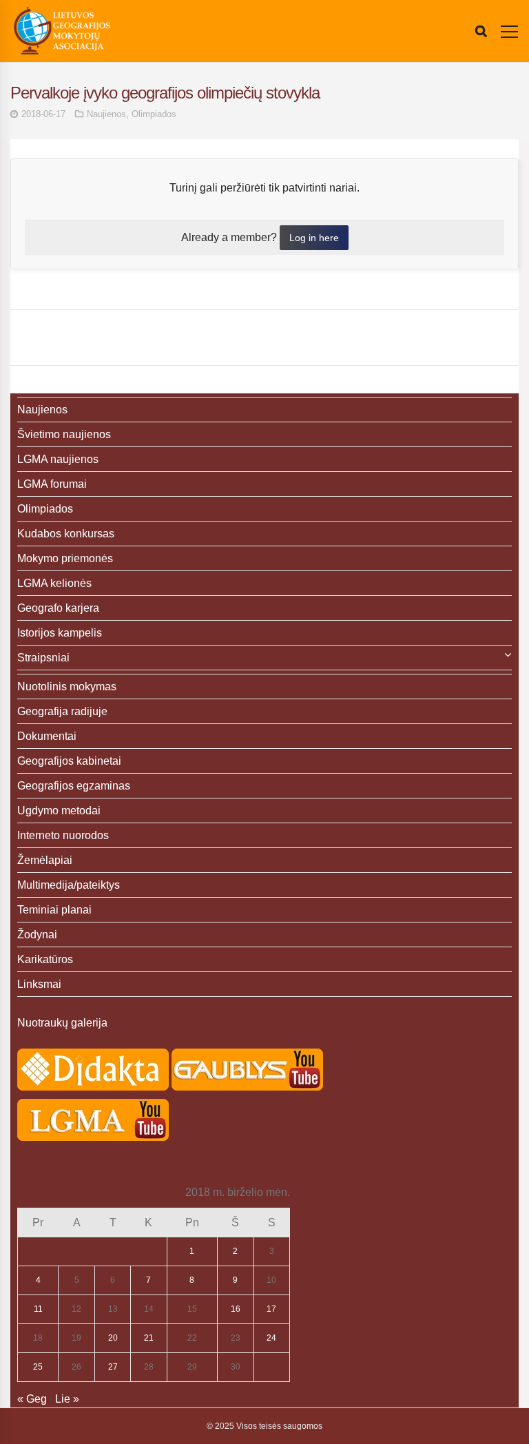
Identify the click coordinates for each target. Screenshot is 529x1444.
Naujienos (106, 114)
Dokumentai (46, 736)
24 (271, 1338)
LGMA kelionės (54, 583)
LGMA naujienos (57, 459)
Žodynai (37, 934)
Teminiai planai (54, 910)
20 (113, 1338)
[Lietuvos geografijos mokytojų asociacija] (62, 31)
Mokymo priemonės (65, 558)
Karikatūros (45, 959)
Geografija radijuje (62, 711)
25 (38, 1367)
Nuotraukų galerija (62, 1023)
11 (38, 1309)
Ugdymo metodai (59, 810)
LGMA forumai (52, 484)
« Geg (32, 1399)
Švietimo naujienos (64, 434)
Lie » (67, 1399)
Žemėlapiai (44, 860)
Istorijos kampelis (59, 633)
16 (235, 1309)
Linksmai (39, 984)
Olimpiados (154, 114)
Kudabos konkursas (65, 533)
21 (149, 1338)
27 (113, 1367)
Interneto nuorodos (63, 835)
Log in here (314, 237)
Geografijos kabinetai (69, 761)
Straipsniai (43, 657)
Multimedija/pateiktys (68, 885)
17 (271, 1309)
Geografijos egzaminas (73, 786)
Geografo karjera (58, 608)
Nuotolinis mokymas (66, 686)
